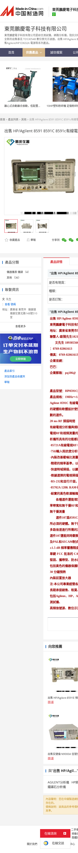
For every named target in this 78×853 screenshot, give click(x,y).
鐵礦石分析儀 (57, 787)
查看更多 (20, 326)
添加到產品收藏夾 (14, 376)
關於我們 (32, 844)
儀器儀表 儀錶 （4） (18, 272)
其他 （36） (14, 277)
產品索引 (9, 371)
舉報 (33, 240)
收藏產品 (14, 240)
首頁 (2, 119)
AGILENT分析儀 (58, 782)
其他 (23, 119)
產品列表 (13, 119)
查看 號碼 (10, 304)
